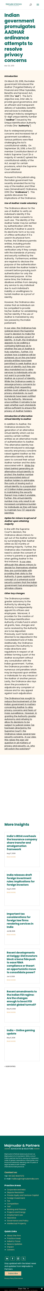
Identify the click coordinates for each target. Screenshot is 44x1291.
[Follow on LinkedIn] (7, 1259)
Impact (10, 1247)
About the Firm (14, 1235)
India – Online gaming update (21, 1032)
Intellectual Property (16, 1223)
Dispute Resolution (15, 1192)
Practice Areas (14, 1238)
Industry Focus (13, 1241)
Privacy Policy (9, 1278)
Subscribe (13, 1273)
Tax (8, 1201)
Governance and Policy (17, 1220)
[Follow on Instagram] (18, 1259)
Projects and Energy (16, 1212)
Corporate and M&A (16, 1189)
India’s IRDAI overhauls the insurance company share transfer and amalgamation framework (22, 842)
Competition (13, 1203)
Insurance (11, 1217)
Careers (10, 1249)
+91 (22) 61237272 (16, 1176)
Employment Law (15, 1215)
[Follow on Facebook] (13, 1259)
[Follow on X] (24, 1259)
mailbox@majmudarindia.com (25, 1178)
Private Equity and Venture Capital (23, 1195)
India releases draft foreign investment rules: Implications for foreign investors (21, 879)
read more (11, 857)
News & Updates (14, 1244)
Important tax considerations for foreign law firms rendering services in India (20, 920)
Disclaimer (19, 1278)
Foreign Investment (16, 1198)
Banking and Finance (16, 1209)
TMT (9, 1206)
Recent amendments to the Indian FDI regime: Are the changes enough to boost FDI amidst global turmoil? (22, 998)
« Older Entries (9, 1066)
